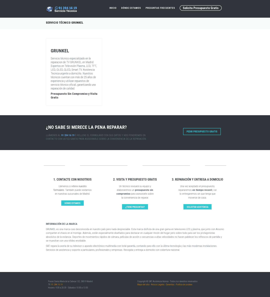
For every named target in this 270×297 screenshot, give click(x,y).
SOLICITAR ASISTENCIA (197, 207)
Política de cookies (184, 284)
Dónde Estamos (131, 8)
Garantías (170, 284)
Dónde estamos (72, 203)
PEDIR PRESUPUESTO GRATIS (202, 131)
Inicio (113, 8)
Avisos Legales (157, 284)
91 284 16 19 (56, 284)
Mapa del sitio (143, 284)
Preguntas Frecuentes (160, 8)
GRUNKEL (60, 50)
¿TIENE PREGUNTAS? (135, 207)
